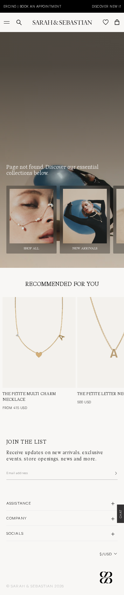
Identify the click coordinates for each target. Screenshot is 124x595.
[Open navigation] (7, 22)
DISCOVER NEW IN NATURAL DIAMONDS (50, 6)
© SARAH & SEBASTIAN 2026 (35, 585)
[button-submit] (115, 473)
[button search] (19, 22)
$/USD (106, 553)
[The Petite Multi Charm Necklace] (39, 342)
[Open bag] (117, 22)
